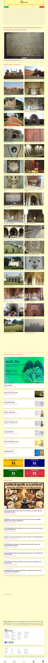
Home (5, 4)
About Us (6, 632)
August (19, 651)
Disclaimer (13, 632)
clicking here (35, 624)
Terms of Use (26, 633)
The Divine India (24, 1)
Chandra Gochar (19, 638)
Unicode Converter (26, 636)
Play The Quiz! (22, 4)
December (26, 652)
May (12, 651)
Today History (26, 632)
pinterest (10, 642)
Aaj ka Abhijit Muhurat (42, 4)
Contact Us (7, 633)
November (26, 651)
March (6, 652)
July (18, 649)
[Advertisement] (24, 16)
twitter (8, 642)
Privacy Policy (7, 635)
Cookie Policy (7, 637)
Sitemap (12, 633)
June (12, 652)
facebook (5, 642)
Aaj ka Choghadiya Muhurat (31, 4)
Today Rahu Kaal (20, 634)
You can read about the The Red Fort (12, 60)
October (25, 649)
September (20, 652)
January (6, 649)
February (6, 651)
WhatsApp (6, 6)
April (12, 649)
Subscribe (42, 6)
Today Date (16, 4)
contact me (20, 624)
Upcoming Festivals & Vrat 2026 (12, 354)
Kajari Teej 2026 (10, 4)
